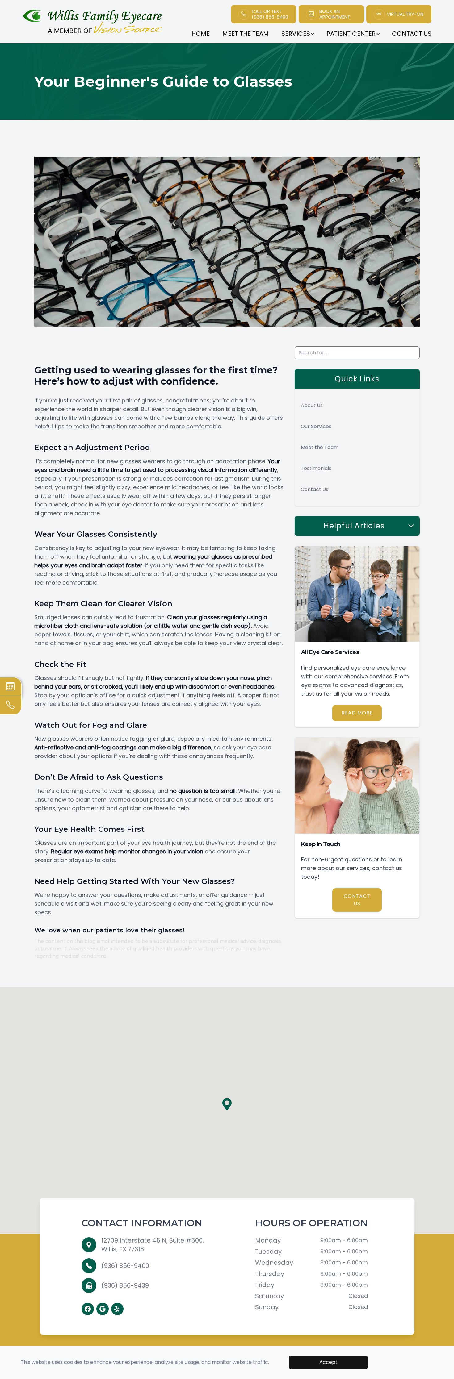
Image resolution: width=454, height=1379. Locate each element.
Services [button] (295, 33)
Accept (328, 1362)
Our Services (316, 426)
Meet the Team (319, 447)
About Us (312, 405)
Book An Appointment (334, 14)
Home (200, 33)
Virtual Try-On (405, 14)
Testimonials (316, 468)
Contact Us (411, 33)
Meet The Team (245, 33)
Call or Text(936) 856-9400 (270, 14)
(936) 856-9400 (125, 1265)
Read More (357, 712)
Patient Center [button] (351, 33)
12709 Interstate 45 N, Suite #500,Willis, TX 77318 (152, 1244)
